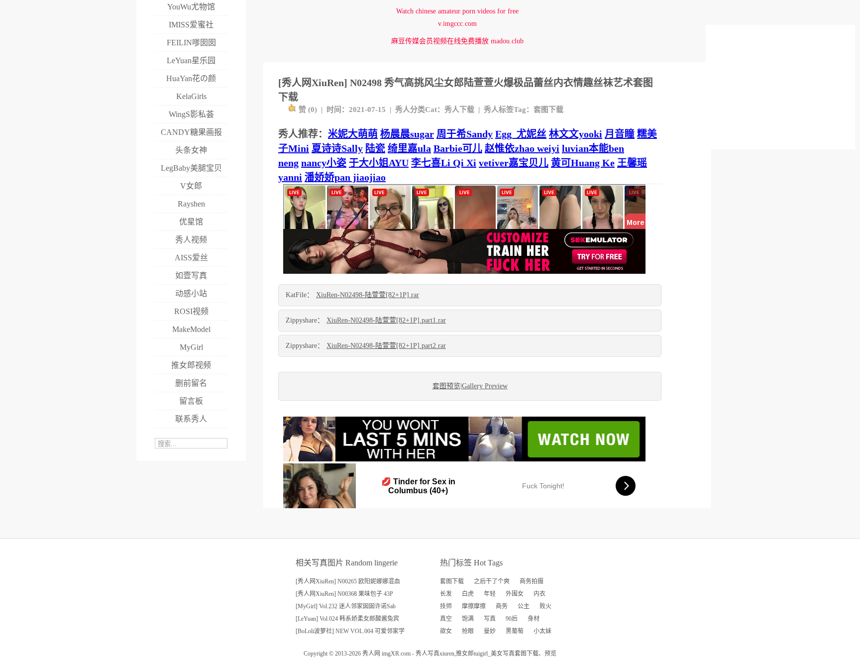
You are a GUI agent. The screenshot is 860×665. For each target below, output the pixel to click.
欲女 (446, 631)
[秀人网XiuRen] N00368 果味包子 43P (344, 593)
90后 (512, 618)
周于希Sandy (464, 133)
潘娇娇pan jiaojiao (345, 177)
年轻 (490, 593)
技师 (446, 606)
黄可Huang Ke (583, 162)
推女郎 (465, 653)
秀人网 (371, 653)
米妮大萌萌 (353, 133)
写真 (490, 618)
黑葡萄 (515, 631)
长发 (446, 593)
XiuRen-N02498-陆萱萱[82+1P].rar (367, 295)
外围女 (515, 593)
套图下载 (548, 109)
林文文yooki (575, 133)
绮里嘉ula (409, 148)
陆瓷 (375, 148)
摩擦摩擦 (474, 606)
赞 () (308, 109)
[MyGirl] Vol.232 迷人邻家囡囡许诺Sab (346, 606)
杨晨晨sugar (407, 133)
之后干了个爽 (492, 581)
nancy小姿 (323, 162)
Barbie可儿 (457, 148)
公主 (524, 606)
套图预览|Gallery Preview (470, 386)
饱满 (468, 618)
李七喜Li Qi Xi (443, 162)
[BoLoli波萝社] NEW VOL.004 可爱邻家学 (350, 631)
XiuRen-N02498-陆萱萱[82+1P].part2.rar (386, 345)
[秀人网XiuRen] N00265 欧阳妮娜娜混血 (348, 581)
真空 (446, 618)
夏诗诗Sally (337, 148)
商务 (502, 606)
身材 (533, 618)
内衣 (539, 593)
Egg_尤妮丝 (520, 133)
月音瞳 (620, 133)
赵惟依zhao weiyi (522, 148)
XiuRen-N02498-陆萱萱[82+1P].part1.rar (386, 320)
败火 (545, 606)
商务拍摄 (531, 581)
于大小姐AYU (379, 162)
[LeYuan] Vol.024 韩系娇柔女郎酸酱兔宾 (347, 618)
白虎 (468, 593)
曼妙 (490, 631)
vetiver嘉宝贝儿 (513, 162)
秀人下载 (459, 109)
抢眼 (468, 631)
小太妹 (542, 631)
